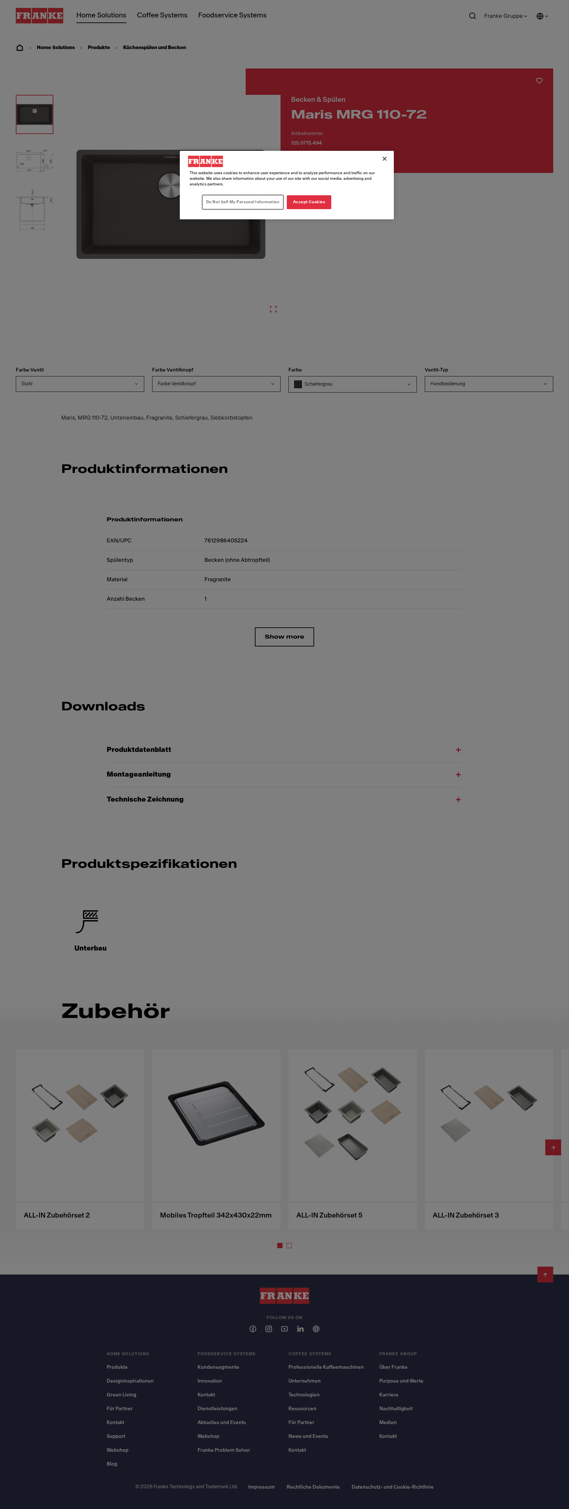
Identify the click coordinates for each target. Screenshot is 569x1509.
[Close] (384, 158)
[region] (287, 185)
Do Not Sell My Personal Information (243, 202)
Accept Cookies (309, 202)
